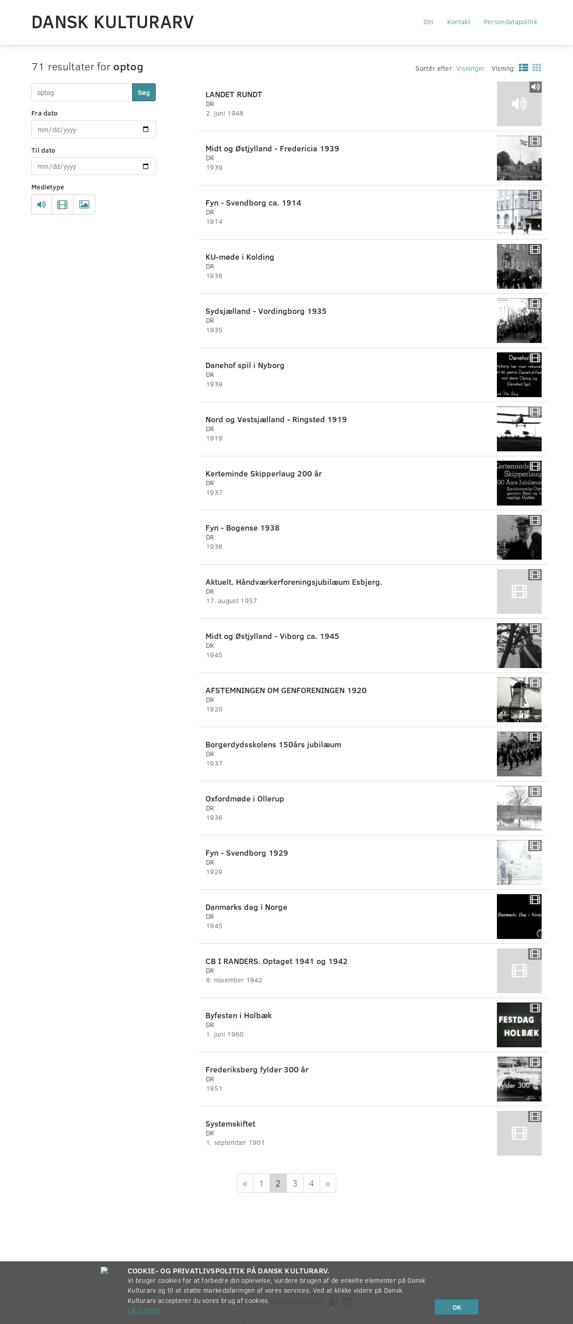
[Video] (62, 204)
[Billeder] (84, 204)
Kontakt (458, 21)
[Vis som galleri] (535, 67)
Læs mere (144, 1310)
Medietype (47, 186)
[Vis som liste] (521, 67)
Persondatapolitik (510, 21)
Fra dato (44, 112)
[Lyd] (41, 204)
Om (428, 21)
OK (457, 1307)
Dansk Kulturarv (112, 21)
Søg (144, 92)
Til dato (43, 150)
